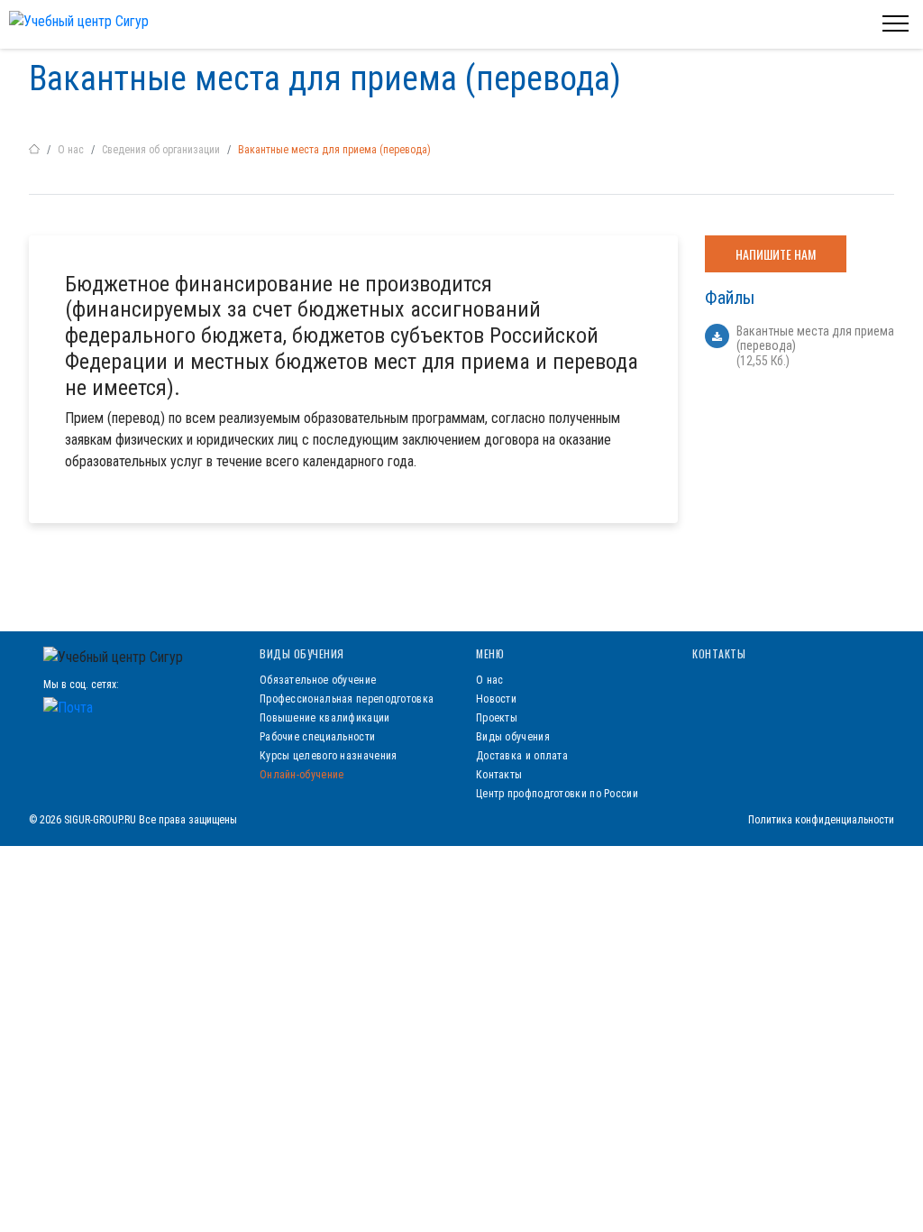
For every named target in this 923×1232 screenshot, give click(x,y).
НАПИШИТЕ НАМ (776, 253)
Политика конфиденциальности (821, 820)
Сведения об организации (161, 149)
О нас (71, 149)
